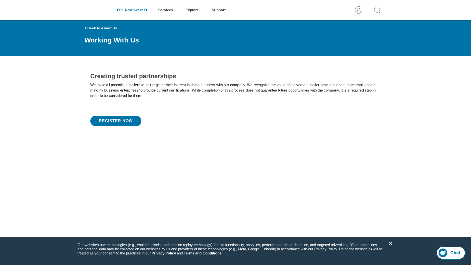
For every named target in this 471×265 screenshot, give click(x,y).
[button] (390, 244)
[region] (235, 251)
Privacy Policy (164, 253)
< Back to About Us (100, 28)
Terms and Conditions (203, 253)
